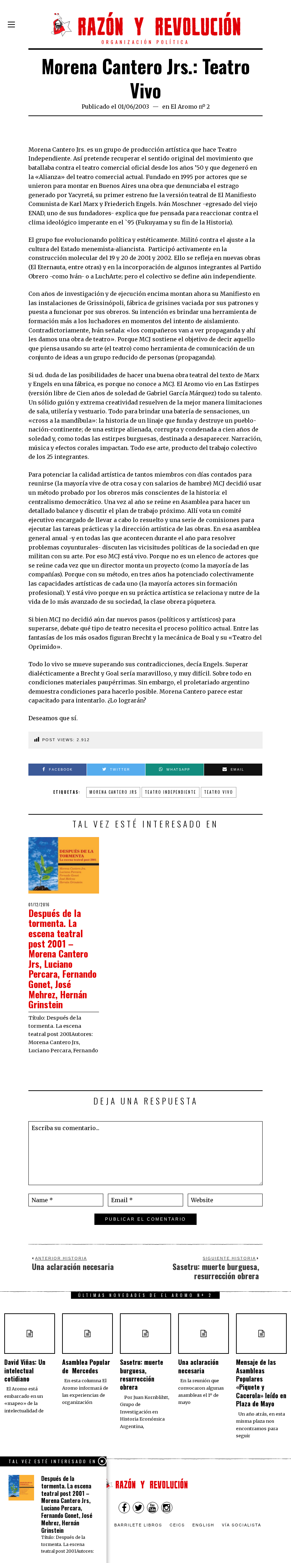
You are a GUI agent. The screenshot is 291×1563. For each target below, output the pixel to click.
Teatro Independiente (170, 792)
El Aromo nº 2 (190, 106)
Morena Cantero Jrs (113, 792)
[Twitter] (138, 1507)
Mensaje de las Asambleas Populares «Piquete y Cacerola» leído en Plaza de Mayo (261, 1382)
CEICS (177, 1524)
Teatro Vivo (218, 792)
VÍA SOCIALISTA (241, 1524)
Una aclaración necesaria (198, 1366)
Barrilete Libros (138, 1524)
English (203, 1524)
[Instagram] (166, 1507)
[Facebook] (124, 1507)
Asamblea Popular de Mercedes (86, 1366)
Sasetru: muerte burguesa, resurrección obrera (141, 1374)
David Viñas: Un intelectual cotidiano (24, 1370)
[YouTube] (152, 1507)
